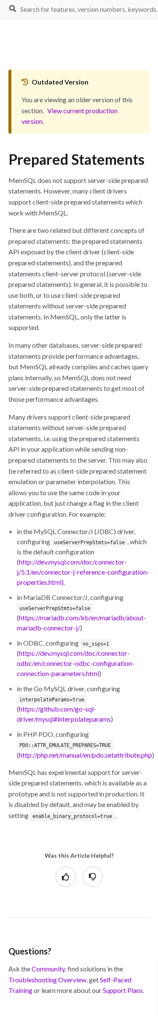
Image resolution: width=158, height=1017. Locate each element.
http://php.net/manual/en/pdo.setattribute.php (85, 755)
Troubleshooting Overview (47, 980)
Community (48, 969)
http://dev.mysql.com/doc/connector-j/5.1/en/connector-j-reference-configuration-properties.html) (83, 572)
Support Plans (123, 990)
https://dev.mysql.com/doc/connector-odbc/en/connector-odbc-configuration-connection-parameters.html (75, 663)
